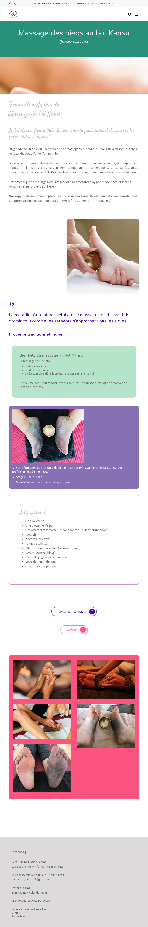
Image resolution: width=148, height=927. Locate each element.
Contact (16, 913)
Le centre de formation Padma (29, 910)
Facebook (18, 852)
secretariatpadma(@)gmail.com (31, 879)
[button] (137, 14)
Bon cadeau (18, 916)
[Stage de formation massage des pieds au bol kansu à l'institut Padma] (106, 679)
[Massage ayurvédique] (42, 679)
